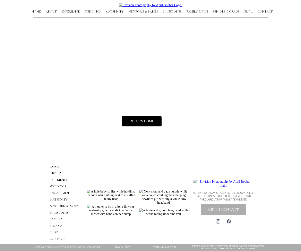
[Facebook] (228, 221)
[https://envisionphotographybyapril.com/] (150, 5)
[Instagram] (218, 221)
